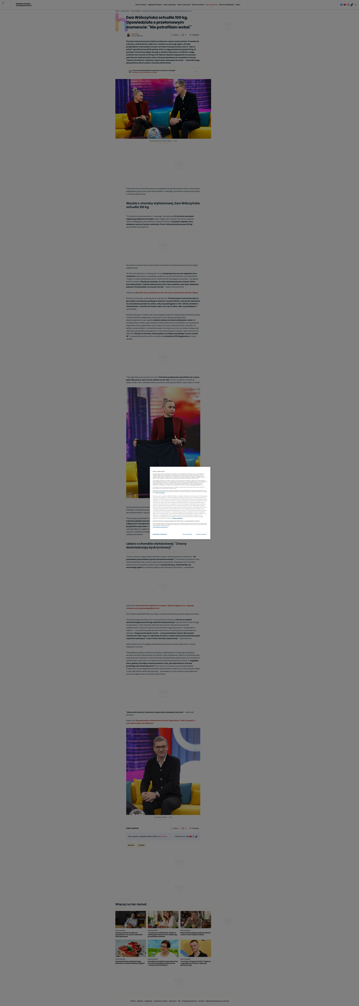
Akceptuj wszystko (201, 534)
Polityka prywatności (177, 518)
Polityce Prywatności (160, 492)
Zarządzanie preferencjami (160, 534)
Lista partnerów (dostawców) (160, 527)
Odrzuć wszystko (187, 534)
